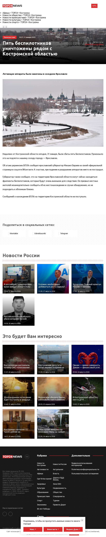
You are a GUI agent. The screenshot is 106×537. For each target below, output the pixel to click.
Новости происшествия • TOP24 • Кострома (24, 17)
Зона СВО (57, 484)
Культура (41, 488)
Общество (57, 492)
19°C (94, 6)
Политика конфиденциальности (85, 469)
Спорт (39, 501)
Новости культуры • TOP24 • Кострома (22, 20)
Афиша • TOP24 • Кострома (16, 13)
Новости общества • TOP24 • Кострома (22, 15)
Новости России (60, 464)
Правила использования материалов (81, 464)
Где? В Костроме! (44, 479)
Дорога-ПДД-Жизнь (59, 479)
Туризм (56, 501)
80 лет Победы (43, 509)
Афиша (40, 474)
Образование (42, 492)
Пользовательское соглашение (85, 474)
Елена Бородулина (94, 44)
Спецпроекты (59, 496)
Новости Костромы (41, 464)
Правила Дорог (59, 505)
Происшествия (43, 496)
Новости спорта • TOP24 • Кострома (21, 22)
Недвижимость (59, 488)
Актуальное (58, 469)
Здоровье (41, 484)
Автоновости (42, 469)
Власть (56, 474)
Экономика (41, 505)
